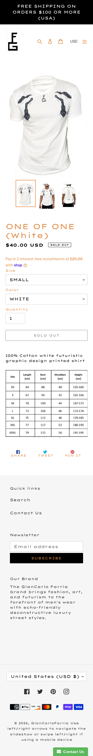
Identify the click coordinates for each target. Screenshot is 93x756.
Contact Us (26, 513)
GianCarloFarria (50, 723)
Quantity (16, 309)
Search (20, 500)
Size (10, 271)
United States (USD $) (45, 676)
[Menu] (84, 41)
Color (12, 290)
